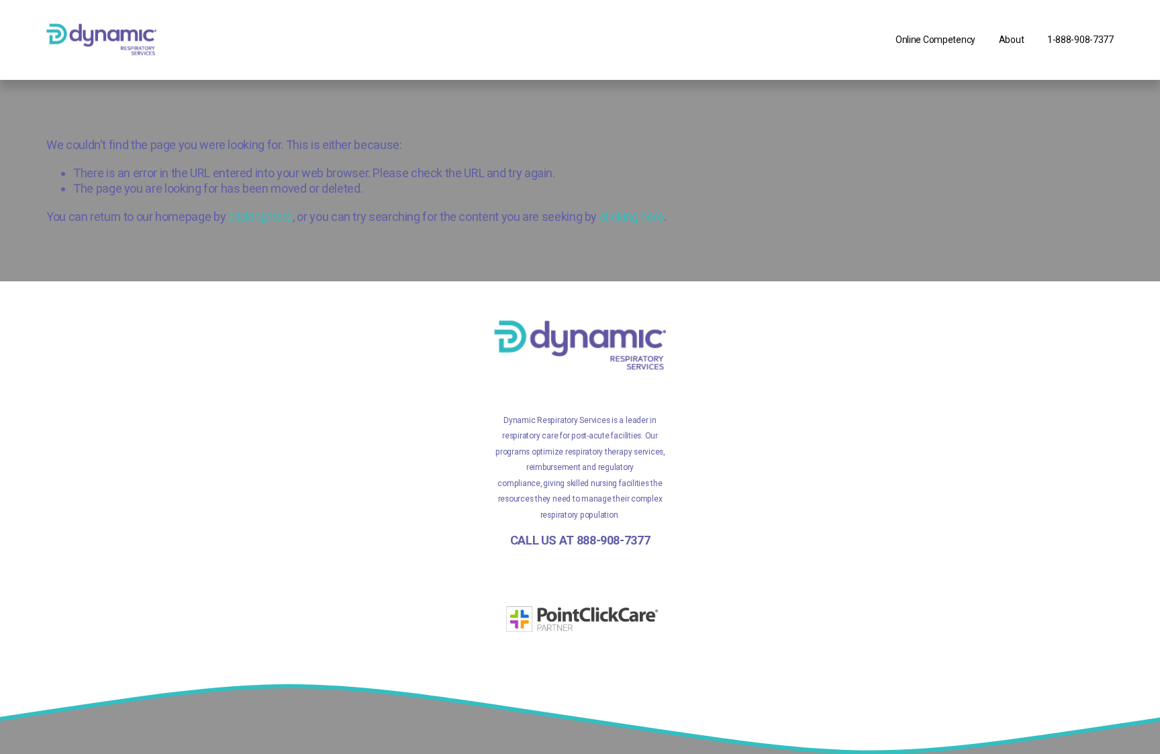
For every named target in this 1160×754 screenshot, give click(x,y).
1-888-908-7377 (1080, 39)
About (1011, 39)
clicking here (260, 216)
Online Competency (935, 39)
